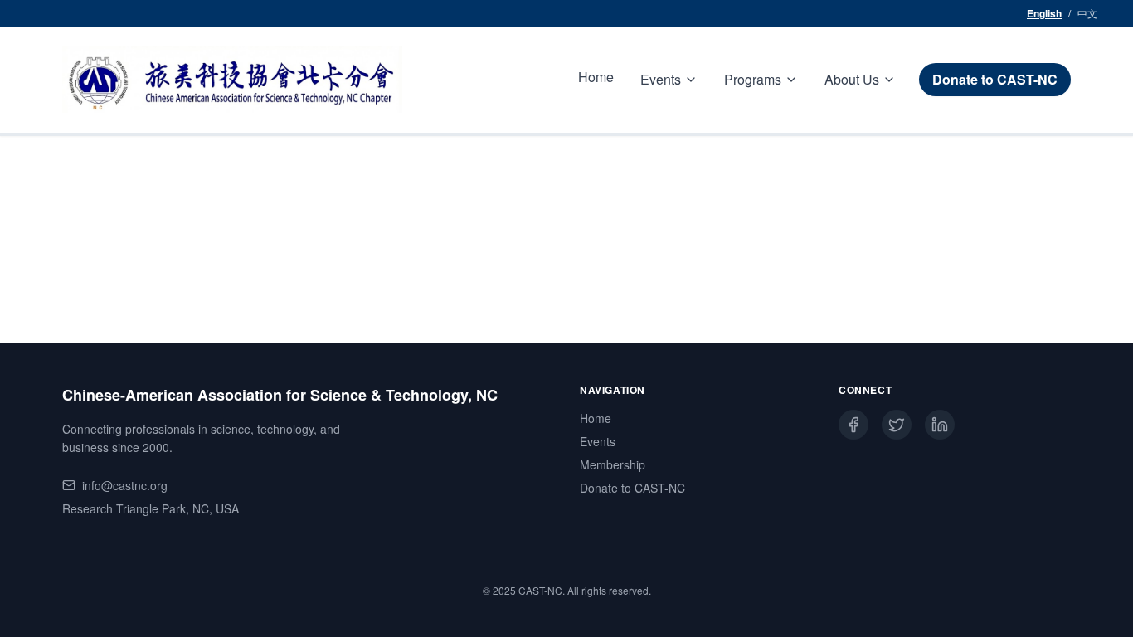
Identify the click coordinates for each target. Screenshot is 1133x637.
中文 (1087, 13)
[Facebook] (853, 425)
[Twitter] (897, 425)
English (1044, 13)
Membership (612, 464)
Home (596, 76)
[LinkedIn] (940, 425)
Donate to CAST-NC (995, 79)
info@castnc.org (125, 485)
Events (597, 441)
